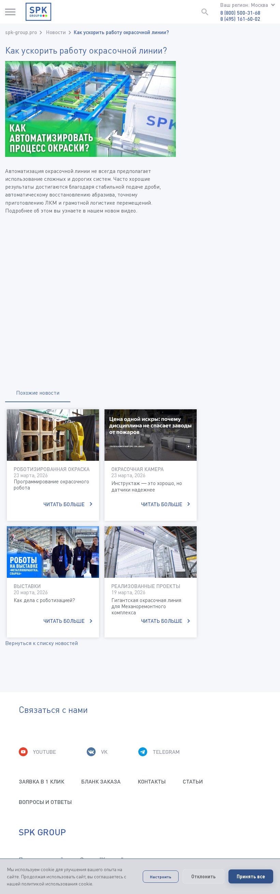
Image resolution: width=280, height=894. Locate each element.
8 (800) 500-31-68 (240, 13)
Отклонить (203, 876)
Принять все (251, 876)
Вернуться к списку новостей (41, 643)
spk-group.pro (21, 32)
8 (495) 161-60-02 (240, 19)
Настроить (160, 876)
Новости (56, 32)
